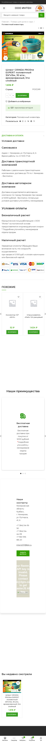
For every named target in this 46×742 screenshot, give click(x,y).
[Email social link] (20, 121)
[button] (12, 332)
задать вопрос (23, 553)
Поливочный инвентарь (13, 24)
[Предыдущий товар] (39, 28)
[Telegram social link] (31, 121)
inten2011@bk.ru (24, 545)
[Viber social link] (34, 121)
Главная (5, 22)
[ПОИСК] (41, 15)
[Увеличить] (5, 58)
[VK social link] (28, 121)
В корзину (22, 95)
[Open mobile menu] (4, 8)
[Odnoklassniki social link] (23, 121)
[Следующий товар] (43, 28)
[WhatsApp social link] (25, 121)
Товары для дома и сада (22, 22)
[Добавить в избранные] (19, 297)
